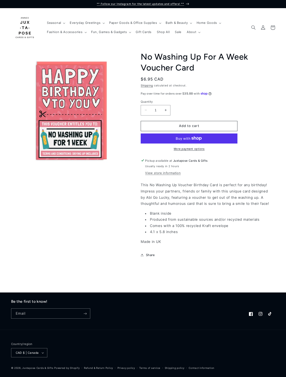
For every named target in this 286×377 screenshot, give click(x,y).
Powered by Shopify (67, 368)
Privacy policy (126, 368)
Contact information (201, 368)
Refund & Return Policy (98, 368)
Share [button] (150, 255)
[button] (55, 23)
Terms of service (149, 368)
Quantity (147, 101)
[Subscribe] (85, 313)
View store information (163, 173)
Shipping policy (174, 368)
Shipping (147, 85)
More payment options (189, 148)
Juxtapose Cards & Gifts (37, 368)
